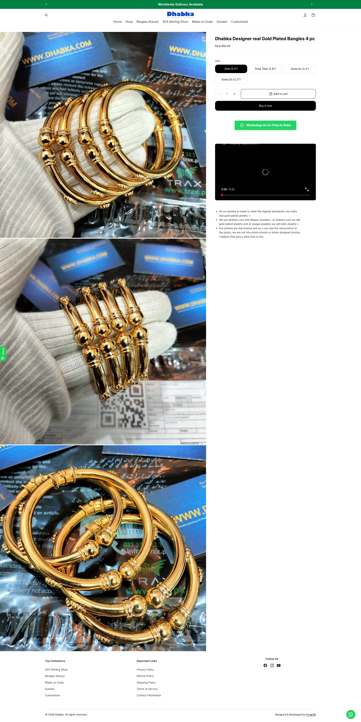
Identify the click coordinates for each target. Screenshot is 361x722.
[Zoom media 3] (103, 548)
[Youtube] (278, 665)
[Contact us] (350, 714)
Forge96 (311, 714)
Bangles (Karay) (55, 675)
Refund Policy (145, 675)
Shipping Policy (146, 682)
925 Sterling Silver (56, 669)
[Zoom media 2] (103, 342)
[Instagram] (272, 665)
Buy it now (265, 105)
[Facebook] (265, 665)
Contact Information (149, 695)
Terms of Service (147, 688)
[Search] (46, 15)
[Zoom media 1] (103, 135)
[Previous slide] (46, 4)
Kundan (50, 688)
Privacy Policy (145, 669)
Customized (52, 695)
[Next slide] (312, 4)
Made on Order (54, 682)
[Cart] (313, 15)
